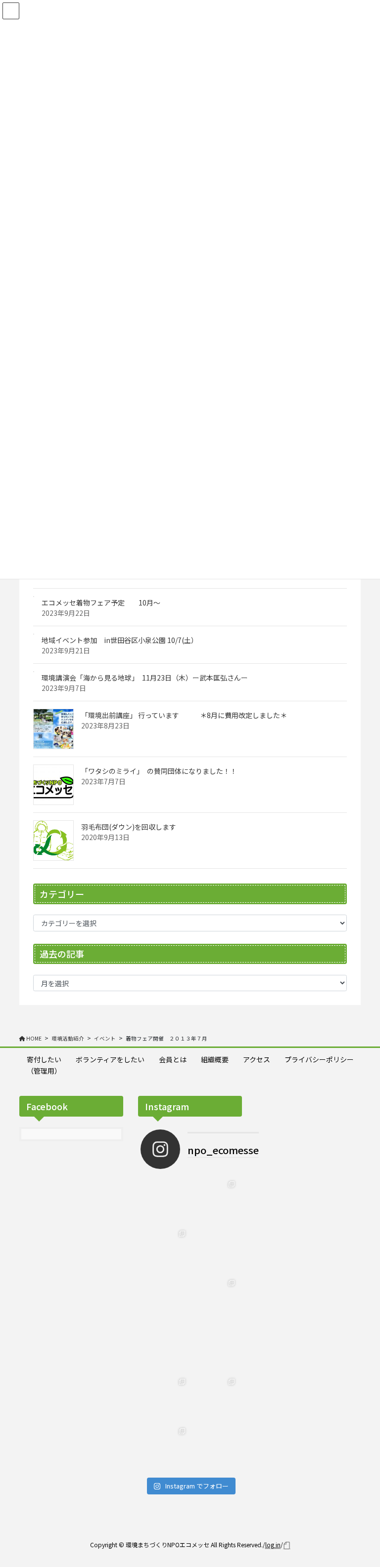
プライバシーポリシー (319, 1059)
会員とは (173, 1059)
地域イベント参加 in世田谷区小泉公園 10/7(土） (120, 640)
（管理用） (44, 1071)
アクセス (256, 1059)
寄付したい (44, 1059)
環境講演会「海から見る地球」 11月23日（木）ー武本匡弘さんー (145, 678)
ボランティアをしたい (110, 1059)
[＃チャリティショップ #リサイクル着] (165, 1349)
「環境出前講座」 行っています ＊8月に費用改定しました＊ (184, 715)
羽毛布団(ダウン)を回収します (128, 827)
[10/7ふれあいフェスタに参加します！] (214, 1201)
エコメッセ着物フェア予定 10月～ (101, 602)
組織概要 (215, 1059)
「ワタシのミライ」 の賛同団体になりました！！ (159, 771)
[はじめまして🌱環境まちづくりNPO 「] (165, 1448)
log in (273, 1544)
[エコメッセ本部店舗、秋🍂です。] (165, 1250)
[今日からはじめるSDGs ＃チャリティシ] (214, 1349)
